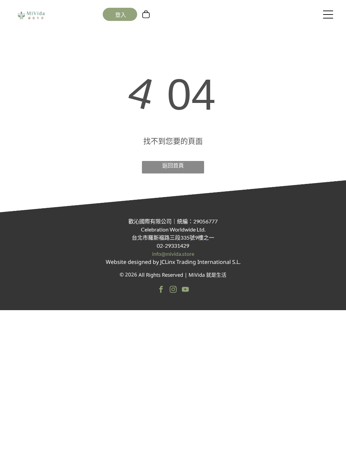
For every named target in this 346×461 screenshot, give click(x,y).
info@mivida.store (173, 253)
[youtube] (185, 290)
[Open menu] (328, 14)
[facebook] (161, 290)
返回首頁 (173, 165)
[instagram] (173, 290)
